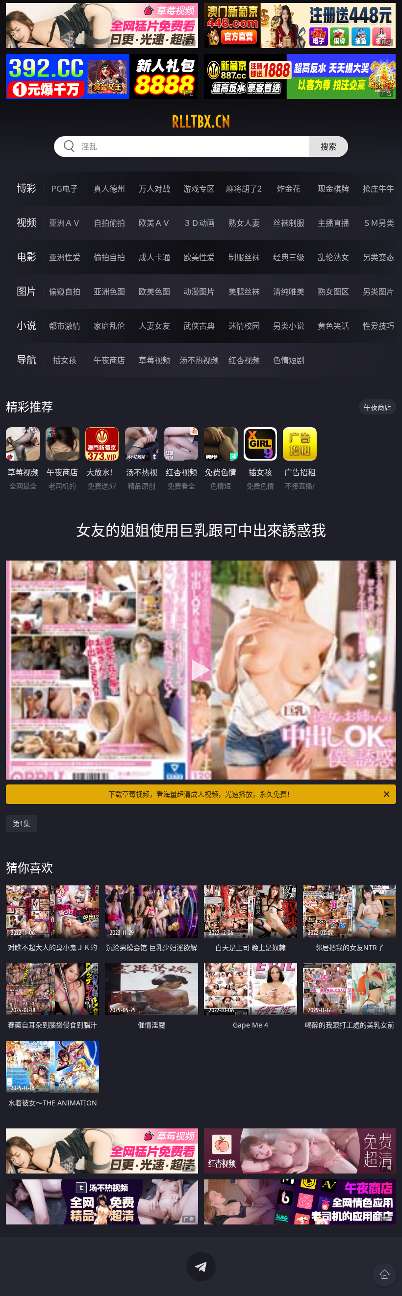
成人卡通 (154, 257)
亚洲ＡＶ (64, 223)
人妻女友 (154, 325)
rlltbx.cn (201, 121)
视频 (26, 222)
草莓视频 (154, 360)
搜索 (328, 146)
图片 (26, 291)
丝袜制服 (288, 223)
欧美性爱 (199, 257)
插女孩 (64, 360)
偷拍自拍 (109, 257)
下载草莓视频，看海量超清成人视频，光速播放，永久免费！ (201, 794)
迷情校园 (244, 325)
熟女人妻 (244, 223)
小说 (26, 325)
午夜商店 (109, 360)
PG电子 (64, 188)
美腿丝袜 (244, 291)
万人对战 (154, 188)
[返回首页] (384, 1274)
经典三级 (288, 257)
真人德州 (109, 188)
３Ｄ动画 (199, 223)
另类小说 (288, 325)
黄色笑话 (333, 325)
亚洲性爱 (64, 257)
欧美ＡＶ (154, 223)
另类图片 (378, 291)
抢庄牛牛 (378, 188)
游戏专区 (199, 188)
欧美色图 (154, 291)
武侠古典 (199, 325)
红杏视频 (244, 360)
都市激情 (64, 325)
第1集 (21, 823)
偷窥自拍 (64, 291)
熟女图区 (333, 291)
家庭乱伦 (109, 325)
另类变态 (378, 257)
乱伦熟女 (333, 257)
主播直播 (333, 223)
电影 (26, 257)
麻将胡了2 (244, 188)
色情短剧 (288, 360)
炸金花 (289, 188)
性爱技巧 (378, 325)
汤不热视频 (199, 360)
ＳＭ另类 (378, 223)
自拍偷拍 (109, 223)
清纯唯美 (288, 291)
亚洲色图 (109, 291)
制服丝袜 (244, 257)
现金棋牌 (333, 188)
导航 (26, 360)
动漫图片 (199, 291)
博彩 (26, 188)
